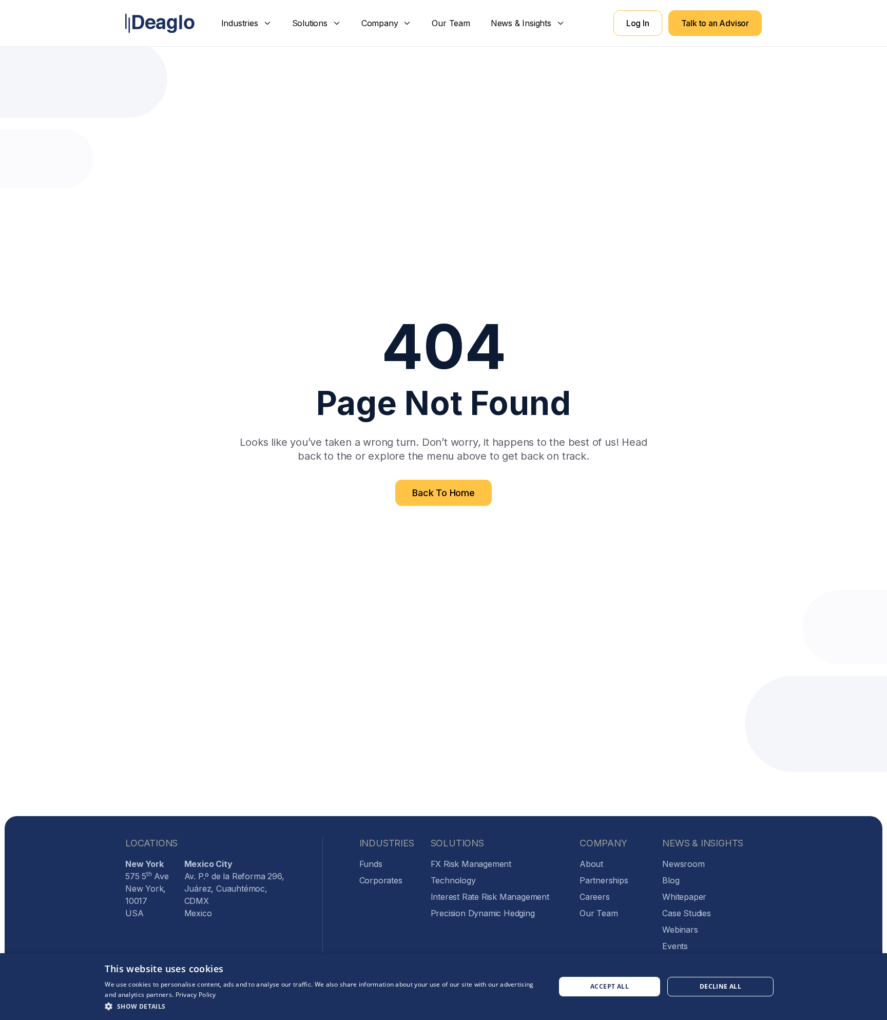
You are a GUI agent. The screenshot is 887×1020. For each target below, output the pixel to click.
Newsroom (683, 864)
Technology (453, 880)
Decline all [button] (720, 986)
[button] (246, 23)
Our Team (451, 23)
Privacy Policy (196, 994)
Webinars (680, 929)
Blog (670, 880)
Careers (595, 897)
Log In (637, 23)
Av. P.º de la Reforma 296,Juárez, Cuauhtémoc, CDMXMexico (234, 888)
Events (675, 946)
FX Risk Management (471, 864)
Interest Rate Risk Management (490, 897)
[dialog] (443, 986)
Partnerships (604, 880)
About (591, 864)
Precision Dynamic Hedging (483, 913)
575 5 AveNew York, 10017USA (147, 888)
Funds (370, 864)
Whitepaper (684, 897)
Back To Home (443, 492)
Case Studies (686, 913)
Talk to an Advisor (715, 23)
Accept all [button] (609, 986)
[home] (160, 23)
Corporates (380, 880)
